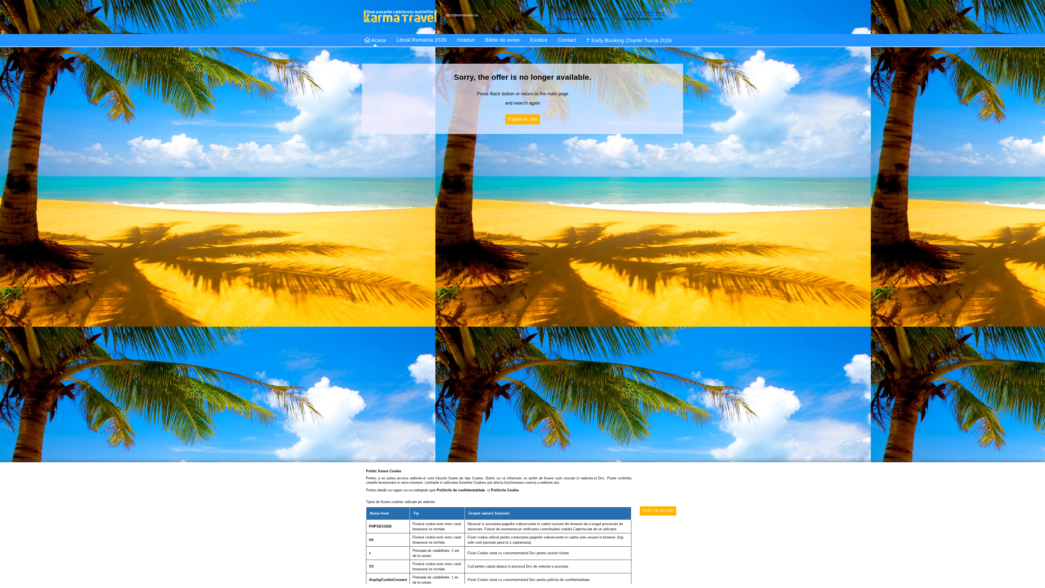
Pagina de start (522, 119)
